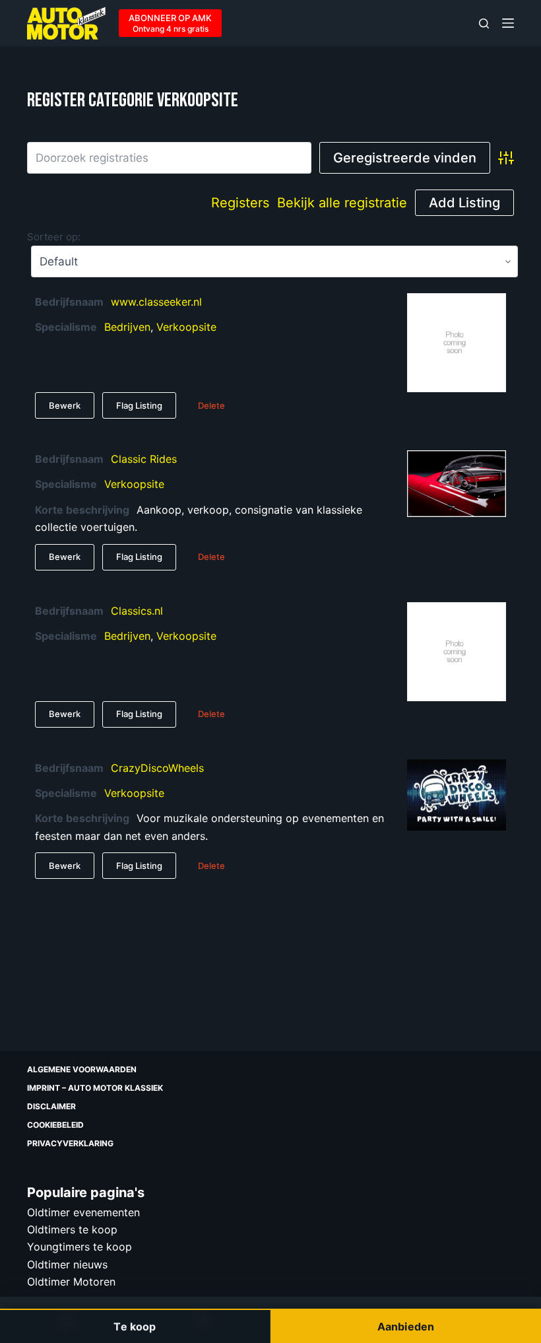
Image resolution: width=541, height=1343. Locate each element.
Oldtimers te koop (72, 1229)
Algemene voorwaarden (82, 1069)
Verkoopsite (186, 326)
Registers (240, 203)
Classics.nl (137, 610)
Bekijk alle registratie (342, 203)
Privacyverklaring (70, 1143)
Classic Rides (144, 458)
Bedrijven (127, 326)
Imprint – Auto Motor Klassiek (95, 1088)
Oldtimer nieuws (67, 1264)
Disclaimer (51, 1106)
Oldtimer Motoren (71, 1281)
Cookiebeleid (55, 1125)
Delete (211, 405)
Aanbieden (405, 1326)
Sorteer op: (53, 236)
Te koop (134, 1326)
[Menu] (508, 23)
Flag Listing (139, 405)
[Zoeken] (484, 23)
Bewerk (64, 405)
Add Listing (464, 203)
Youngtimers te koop (79, 1246)
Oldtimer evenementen (83, 1212)
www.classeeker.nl (156, 301)
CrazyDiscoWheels (157, 768)
